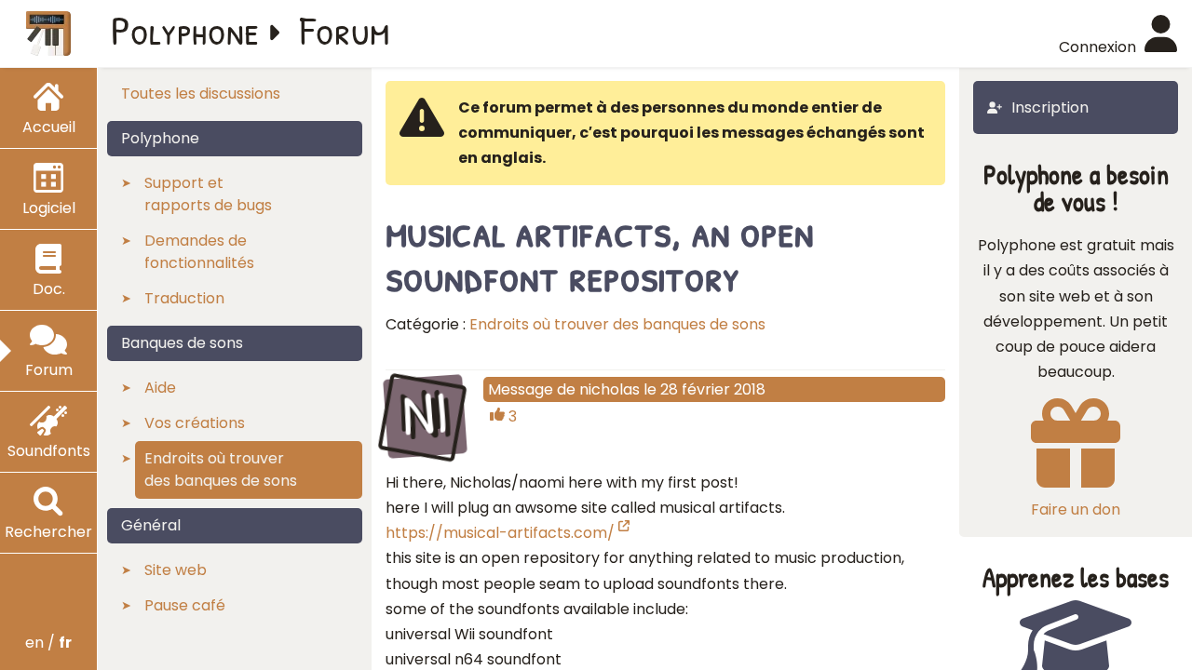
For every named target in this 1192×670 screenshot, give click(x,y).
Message (520, 389)
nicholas (609, 389)
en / (48, 642)
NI (425, 414)
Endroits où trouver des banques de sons (617, 324)
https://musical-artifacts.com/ (500, 532)
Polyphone (185, 30)
